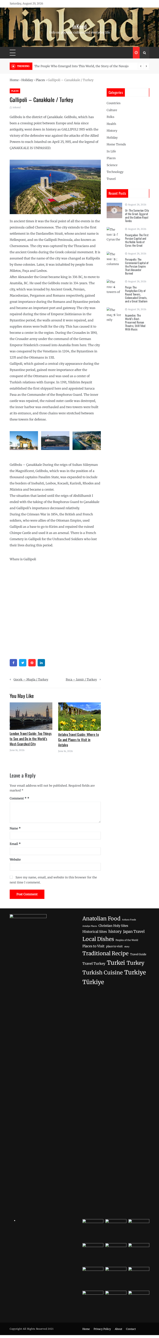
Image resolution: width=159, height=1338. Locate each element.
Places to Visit (93, 946)
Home (14, 80)
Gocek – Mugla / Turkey (31, 679)
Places (40, 80)
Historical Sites (94, 931)
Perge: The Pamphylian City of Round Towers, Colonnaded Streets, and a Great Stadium (136, 294)
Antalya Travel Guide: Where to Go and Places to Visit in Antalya (78, 739)
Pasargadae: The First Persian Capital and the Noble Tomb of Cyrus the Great (137, 240)
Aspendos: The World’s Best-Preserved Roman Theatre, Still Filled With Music (135, 322)
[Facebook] (13, 662)
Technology (115, 172)
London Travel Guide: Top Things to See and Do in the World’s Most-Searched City (31, 738)
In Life (111, 151)
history (115, 931)
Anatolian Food (101, 918)
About (118, 1329)
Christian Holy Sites (113, 926)
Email (15, 844)
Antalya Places (89, 926)
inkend (17, 107)
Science (112, 165)
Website (15, 859)
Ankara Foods (129, 919)
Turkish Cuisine (102, 972)
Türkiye (93, 982)
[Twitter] (22, 662)
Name (15, 828)
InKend (79, 26)
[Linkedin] (41, 662)
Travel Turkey (93, 963)
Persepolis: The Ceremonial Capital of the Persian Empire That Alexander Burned (136, 266)
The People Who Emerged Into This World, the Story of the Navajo (81, 66)
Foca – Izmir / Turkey (81, 679)
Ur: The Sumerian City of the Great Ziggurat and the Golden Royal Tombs (137, 215)
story (126, 946)
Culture (112, 110)
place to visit (114, 946)
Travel (111, 179)
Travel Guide (138, 954)
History (112, 130)
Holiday (27, 80)
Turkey (135, 963)
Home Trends (116, 144)
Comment (18, 798)
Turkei (116, 962)
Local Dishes (98, 939)
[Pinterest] (32, 662)
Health (111, 124)
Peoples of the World (127, 940)
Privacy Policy (102, 1329)
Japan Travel (134, 931)
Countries (113, 103)
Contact (131, 1329)
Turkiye (135, 972)
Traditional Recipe (105, 953)
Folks (110, 117)
